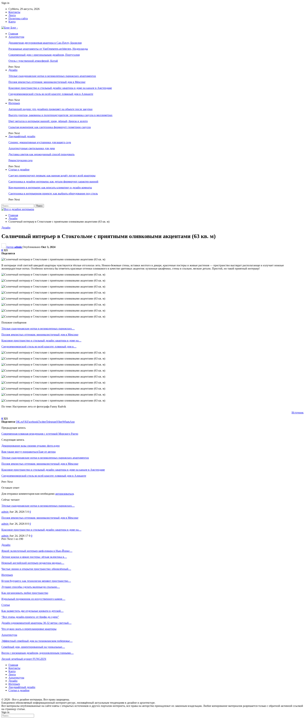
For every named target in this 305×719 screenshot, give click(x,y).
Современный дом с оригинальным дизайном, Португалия (44, 54)
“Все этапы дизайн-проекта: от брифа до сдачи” (30, 616)
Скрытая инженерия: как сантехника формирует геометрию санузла (49, 127)
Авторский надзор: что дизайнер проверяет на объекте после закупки (50, 109)
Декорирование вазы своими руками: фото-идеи (30, 445)
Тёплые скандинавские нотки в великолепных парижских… (38, 505)
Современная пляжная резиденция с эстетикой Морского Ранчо (39, 433)
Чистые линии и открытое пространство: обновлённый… (36, 568)
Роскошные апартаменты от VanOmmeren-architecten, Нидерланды (48, 48)
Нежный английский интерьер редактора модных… (32, 562)
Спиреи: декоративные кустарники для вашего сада (39, 142)
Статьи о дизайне (18, 169)
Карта (12, 21)
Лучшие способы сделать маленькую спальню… (30, 586)
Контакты (14, 12)
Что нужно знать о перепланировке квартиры (28, 628)
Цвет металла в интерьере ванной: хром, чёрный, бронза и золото (48, 121)
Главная (13, 33)
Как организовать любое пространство (24, 592)
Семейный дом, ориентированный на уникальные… (33, 646)
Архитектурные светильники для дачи (31, 148)
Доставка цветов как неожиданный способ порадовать (41, 154)
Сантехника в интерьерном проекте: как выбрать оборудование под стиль (53, 193)
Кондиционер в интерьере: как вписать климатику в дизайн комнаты (50, 187)
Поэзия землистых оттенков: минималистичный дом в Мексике (46, 81)
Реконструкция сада (20, 160)
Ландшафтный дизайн (21, 136)
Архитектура (16, 36)
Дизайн (12, 69)
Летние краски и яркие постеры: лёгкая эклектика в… (34, 556)
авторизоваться (64, 493)
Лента (12, 15)
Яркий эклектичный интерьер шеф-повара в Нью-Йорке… (36, 550)
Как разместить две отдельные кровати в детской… (32, 610)
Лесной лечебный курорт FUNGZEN (23, 658)
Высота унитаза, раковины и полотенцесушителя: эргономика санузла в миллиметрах (60, 115)
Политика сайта (18, 18)
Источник (298, 412)
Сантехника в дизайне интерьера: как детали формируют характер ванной (53, 181)
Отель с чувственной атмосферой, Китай (33, 60)
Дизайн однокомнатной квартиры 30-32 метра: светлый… (36, 622)
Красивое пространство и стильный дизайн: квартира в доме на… (41, 529)
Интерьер (14, 103)
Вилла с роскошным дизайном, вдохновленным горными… (37, 652)
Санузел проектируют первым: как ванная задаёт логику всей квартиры (51, 175)
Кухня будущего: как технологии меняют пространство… (36, 580)
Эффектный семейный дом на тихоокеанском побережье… (37, 640)
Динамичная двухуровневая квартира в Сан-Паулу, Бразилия (45, 42)
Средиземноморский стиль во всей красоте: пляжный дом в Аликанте (50, 93)
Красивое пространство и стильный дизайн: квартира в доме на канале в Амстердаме (60, 87)
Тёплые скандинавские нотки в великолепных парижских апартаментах (52, 75)
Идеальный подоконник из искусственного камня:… (33, 598)
